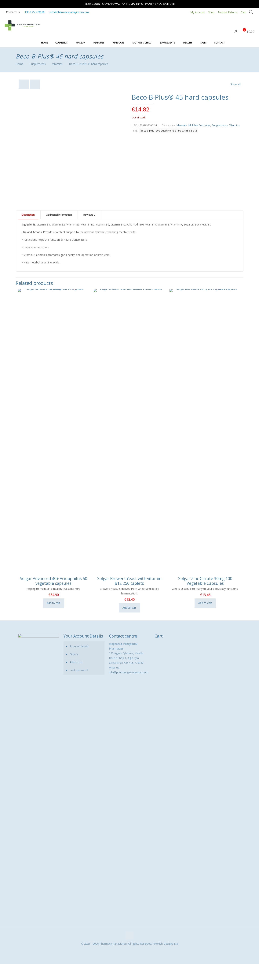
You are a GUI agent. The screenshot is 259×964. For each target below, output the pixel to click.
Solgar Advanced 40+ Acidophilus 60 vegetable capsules (53, 581)
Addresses (76, 662)
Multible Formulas (199, 125)
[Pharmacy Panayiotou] (22, 25)
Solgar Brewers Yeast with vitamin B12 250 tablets (129, 581)
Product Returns (228, 12)
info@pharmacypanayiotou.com (69, 12)
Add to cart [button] (53, 603)
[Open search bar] (251, 12)
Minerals (181, 125)
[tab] (28, 214)
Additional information (59, 214)
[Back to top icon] (129, 935)
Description (28, 214)
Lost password (79, 670)
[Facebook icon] (127, 950)
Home (19, 64)
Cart (243, 12)
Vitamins (57, 64)
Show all (235, 84)
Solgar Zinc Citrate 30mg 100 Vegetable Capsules (205, 581)
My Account (197, 12)
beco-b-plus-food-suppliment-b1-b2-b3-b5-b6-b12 (168, 130)
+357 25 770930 (35, 12)
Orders (74, 654)
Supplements (38, 64)
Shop (211, 12)
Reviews (89, 214)
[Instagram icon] (131, 950)
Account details (79, 646)
